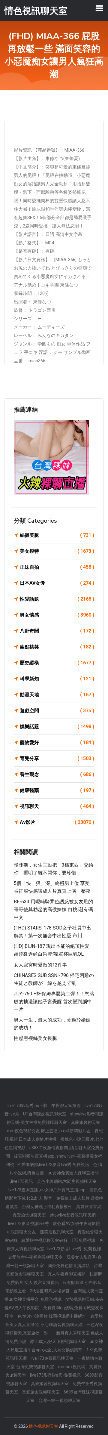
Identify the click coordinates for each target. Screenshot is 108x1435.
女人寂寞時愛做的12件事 (40, 965)
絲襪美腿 (57, 535)
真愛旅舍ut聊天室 (30, 1215)
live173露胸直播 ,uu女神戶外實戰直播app (47, 1189)
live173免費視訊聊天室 (52, 1358)
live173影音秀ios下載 (28, 1105)
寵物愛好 (57, 742)
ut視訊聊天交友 (22, 1231)
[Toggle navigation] (99, 8)
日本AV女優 (57, 583)
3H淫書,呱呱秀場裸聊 (50, 1290)
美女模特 (57, 551)
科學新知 (57, 679)
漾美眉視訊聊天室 (57, 1231)
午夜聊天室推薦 (66, 1105)
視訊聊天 (57, 806)
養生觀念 (57, 774)
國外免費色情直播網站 (69, 1265)
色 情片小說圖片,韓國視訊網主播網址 (52, 1316)
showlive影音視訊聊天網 (73, 1215)
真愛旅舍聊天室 (85, 1122)
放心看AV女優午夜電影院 (76, 1223)
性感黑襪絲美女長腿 (35, 1038)
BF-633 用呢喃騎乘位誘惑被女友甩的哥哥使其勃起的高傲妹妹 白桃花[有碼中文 (53, 909)
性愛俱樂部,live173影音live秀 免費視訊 (53, 1164)
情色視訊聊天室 (43, 1426)
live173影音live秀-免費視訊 (56, 1375)
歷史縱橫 (57, 663)
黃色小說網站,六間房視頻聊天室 (67, 1181)
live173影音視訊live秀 (29, 1223)
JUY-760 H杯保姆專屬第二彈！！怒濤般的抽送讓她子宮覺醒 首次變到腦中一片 (54, 1001)
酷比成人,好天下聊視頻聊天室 (58, 1341)
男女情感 (57, 615)
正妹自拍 (57, 567)
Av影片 (57, 822)
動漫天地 (57, 694)
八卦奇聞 (57, 631)
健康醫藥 (57, 790)
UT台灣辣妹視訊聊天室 (45, 1114)
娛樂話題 (57, 726)
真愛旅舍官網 (88, 1206)
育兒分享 (57, 758)
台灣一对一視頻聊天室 (59, 1400)
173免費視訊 (83, 1240)
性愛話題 (57, 599)
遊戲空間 (57, 710)
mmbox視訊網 (72, 1366)
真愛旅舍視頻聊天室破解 (44, 1240)
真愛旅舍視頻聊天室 (50, 1383)
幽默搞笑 (57, 647)
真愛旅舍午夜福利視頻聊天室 (36, 1257)
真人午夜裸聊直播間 (67, 1274)
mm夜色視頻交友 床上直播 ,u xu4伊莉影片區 (49, 1130)
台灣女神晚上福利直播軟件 (47, 1206)
